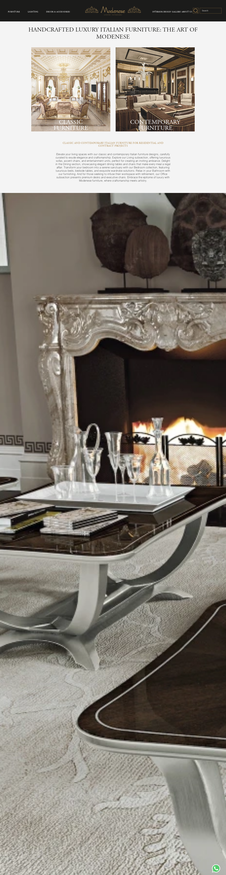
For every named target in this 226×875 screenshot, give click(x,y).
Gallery (176, 12)
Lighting (33, 12)
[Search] (196, 11)
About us (187, 12)
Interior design (161, 12)
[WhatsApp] (216, 868)
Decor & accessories (58, 12)
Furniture (14, 12)
